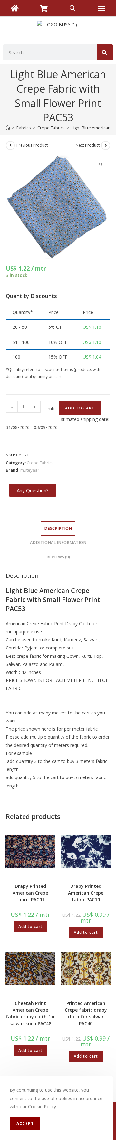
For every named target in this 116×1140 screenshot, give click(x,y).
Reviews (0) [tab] (58, 557)
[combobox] (50, 52)
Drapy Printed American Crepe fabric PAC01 (30, 893)
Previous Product (32, 145)
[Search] (105, 52)
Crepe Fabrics (40, 462)
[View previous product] (10, 145)
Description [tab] (58, 528)
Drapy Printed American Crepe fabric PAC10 (85, 893)
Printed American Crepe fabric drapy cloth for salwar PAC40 (86, 1013)
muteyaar (29, 470)
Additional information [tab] (58, 542)
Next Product (88, 145)
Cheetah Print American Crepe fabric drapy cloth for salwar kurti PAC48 (30, 1013)
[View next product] (105, 145)
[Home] (8, 128)
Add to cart (79, 408)
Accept (25, 1123)
